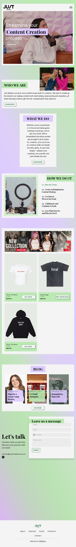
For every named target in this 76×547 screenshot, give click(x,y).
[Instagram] (3, 457)
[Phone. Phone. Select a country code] (35, 435)
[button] (69, 62)
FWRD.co (42, 541)
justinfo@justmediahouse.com (14, 454)
